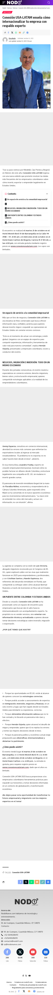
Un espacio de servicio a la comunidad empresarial (27, 199)
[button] (4, 2)
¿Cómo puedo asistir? (15, 222)
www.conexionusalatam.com (24, 246)
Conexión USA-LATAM (21, 872)
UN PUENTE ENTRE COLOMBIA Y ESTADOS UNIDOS (23, 216)
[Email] (20, 32)
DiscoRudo (12, 38)
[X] (20, 955)
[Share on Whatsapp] (16, 32)
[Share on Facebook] (8, 32)
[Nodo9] (14, 2)
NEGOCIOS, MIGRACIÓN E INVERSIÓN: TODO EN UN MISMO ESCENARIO (26, 209)
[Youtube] (33, 955)
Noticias (7, 12)
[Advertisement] (26, 138)
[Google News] (46, 955)
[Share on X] (12, 32)
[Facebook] (7, 955)
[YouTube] (29, 975)
